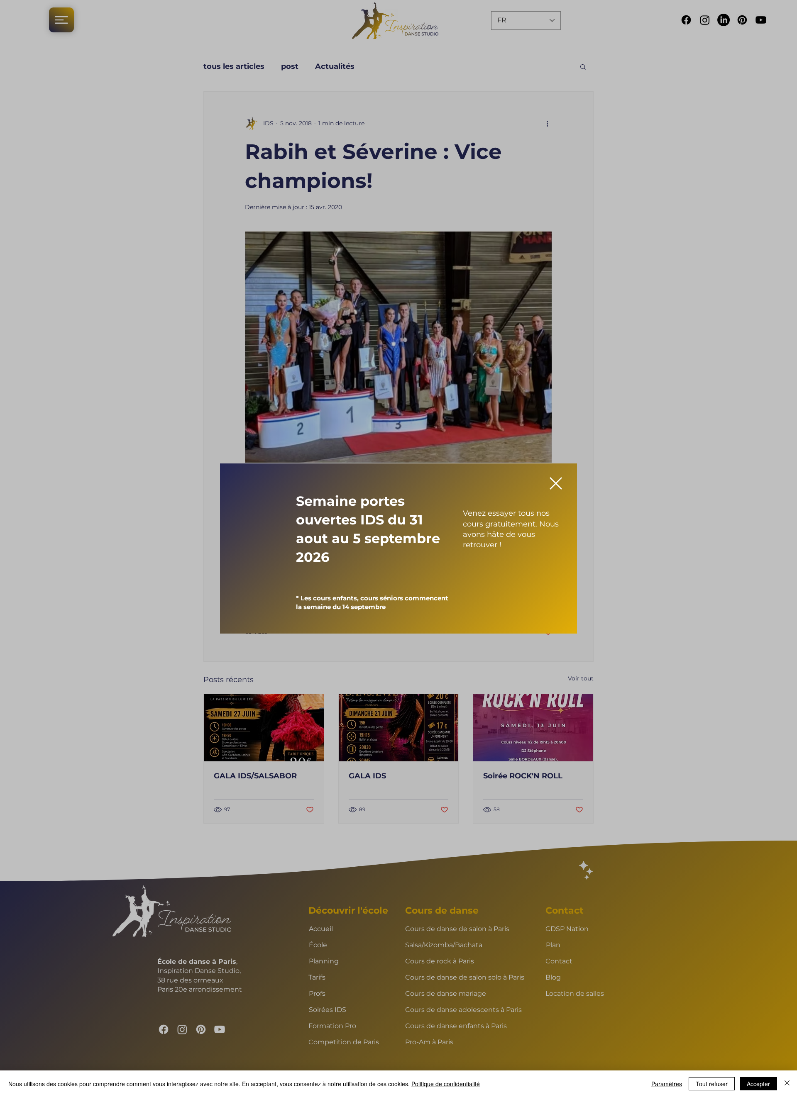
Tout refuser (712, 1084)
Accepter (758, 1084)
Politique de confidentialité (445, 1084)
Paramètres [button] (666, 1084)
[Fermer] (787, 1083)
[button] (556, 483)
